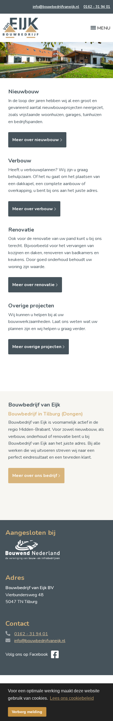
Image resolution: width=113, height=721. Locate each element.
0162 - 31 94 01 (96, 6)
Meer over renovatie (34, 285)
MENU (103, 28)
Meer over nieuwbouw (36, 140)
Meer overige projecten (37, 347)
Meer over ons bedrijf (35, 476)
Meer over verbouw (33, 209)
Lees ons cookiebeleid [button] (72, 698)
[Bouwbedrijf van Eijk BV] (20, 28)
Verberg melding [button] (27, 712)
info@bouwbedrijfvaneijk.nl (56, 6)
